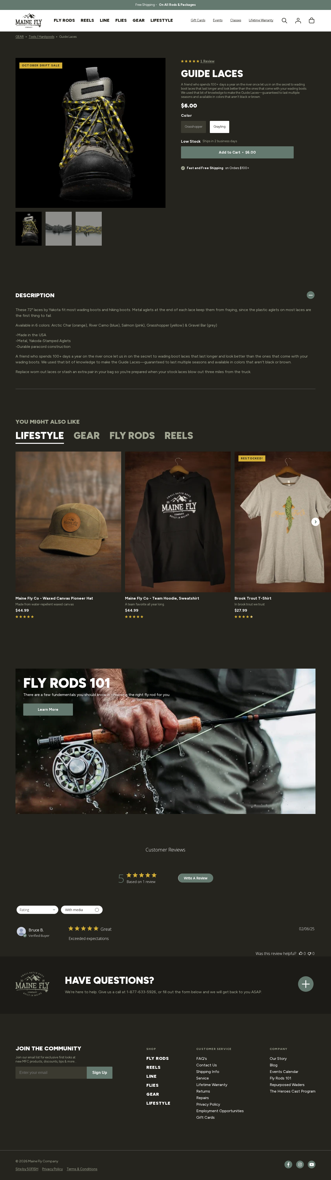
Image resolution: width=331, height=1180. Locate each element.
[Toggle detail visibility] (310, 295)
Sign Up (99, 1073)
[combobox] (37, 910)
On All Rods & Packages (177, 5)
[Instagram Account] (300, 1167)
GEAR (20, 37)
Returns (203, 1091)
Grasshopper (195, 129)
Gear (152, 1094)
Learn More (48, 709)
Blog (273, 1065)
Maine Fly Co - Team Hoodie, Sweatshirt (162, 598)
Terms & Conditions (82, 1169)
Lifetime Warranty (261, 20)
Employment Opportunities (220, 1111)
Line (151, 1076)
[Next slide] (160, 229)
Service (202, 1078)
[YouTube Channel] (311, 1167)
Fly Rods (157, 1058)
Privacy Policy (208, 1104)
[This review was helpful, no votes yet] (300, 953)
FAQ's (201, 1058)
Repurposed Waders (287, 1084)
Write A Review (195, 878)
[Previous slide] (21, 229)
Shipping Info (207, 1071)
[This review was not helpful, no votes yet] (309, 953)
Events (217, 20)
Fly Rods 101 (280, 1078)
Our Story (278, 1058)
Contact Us (206, 1065)
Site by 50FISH (27, 1169)
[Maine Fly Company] (29, 20)
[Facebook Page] (288, 1167)
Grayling (219, 126)
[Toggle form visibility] (305, 984)
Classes (235, 20)
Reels (153, 1067)
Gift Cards (198, 20)
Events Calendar (284, 1071)
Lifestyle (158, 1103)
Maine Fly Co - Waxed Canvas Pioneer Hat (54, 598)
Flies (152, 1085)
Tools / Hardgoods (41, 37)
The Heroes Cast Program (292, 1091)
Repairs (202, 1097)
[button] (284, 20)
